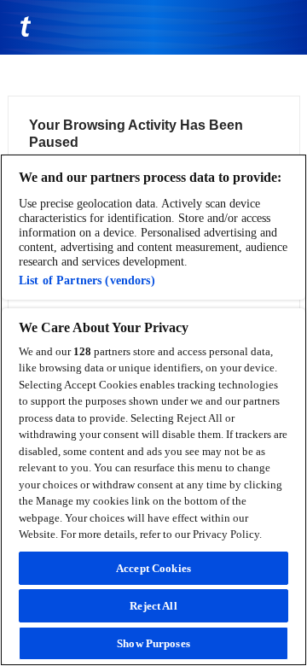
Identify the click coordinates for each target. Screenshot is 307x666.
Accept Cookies (153, 568)
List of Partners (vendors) (87, 280)
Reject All (153, 605)
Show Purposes (153, 643)
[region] (153, 410)
